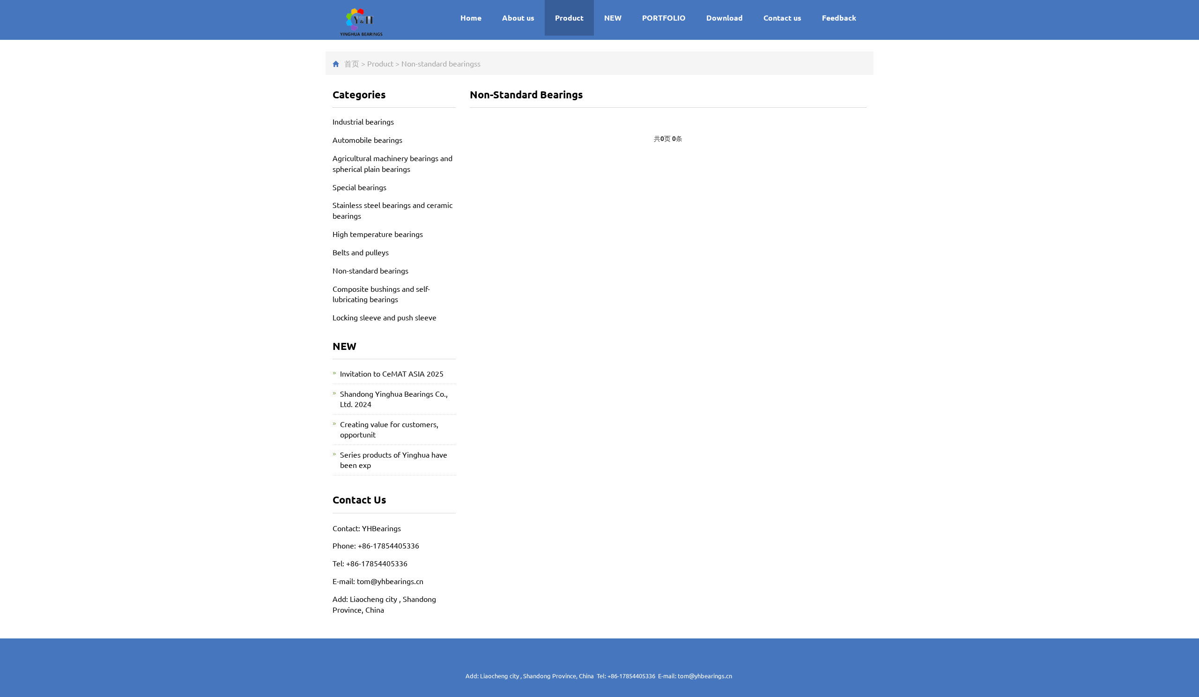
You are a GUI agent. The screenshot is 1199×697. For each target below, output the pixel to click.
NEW (613, 17)
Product (569, 17)
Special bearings (359, 187)
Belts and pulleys (361, 252)
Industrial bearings (363, 121)
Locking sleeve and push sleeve (385, 317)
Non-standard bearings (439, 63)
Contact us (782, 17)
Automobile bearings (367, 139)
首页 (351, 63)
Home (470, 17)
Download (724, 17)
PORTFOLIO (664, 17)
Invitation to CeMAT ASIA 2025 (392, 373)
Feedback (839, 17)
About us (518, 17)
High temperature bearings (378, 233)
